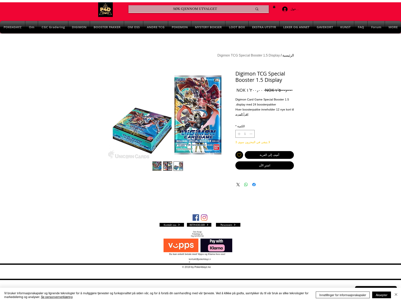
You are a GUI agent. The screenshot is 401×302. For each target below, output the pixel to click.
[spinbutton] (245, 134)
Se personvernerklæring (57, 297)
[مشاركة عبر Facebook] (253, 184)
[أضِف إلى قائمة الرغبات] (239, 155)
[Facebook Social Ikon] (196, 217)
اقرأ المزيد (241, 114)
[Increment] (238, 134)
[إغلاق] (395, 295)
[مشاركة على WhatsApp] (246, 184)
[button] (274, 6)
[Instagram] (204, 217)
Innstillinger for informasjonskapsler (342, 295)
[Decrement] (251, 134)
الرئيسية (288, 55)
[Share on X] (238, 184)
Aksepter (381, 295)
